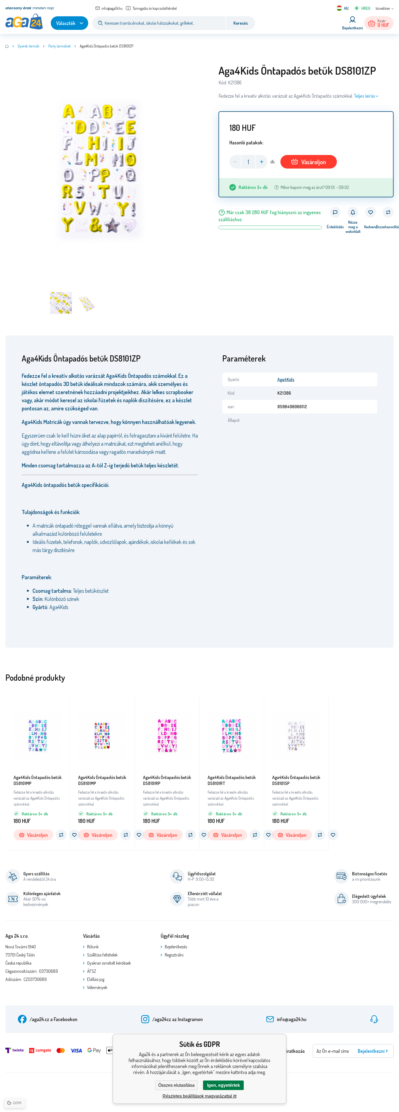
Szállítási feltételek (102, 955)
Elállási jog (95, 979)
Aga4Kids (285, 379)
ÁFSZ (91, 971)
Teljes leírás (364, 96)
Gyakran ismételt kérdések (109, 963)
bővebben (383, 8)
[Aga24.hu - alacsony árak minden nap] (7, 46)
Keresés (240, 23)
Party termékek (59, 46)
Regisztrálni (174, 955)
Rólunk (93, 946)
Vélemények (97, 987)
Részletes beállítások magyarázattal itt (199, 1096)
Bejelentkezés (176, 946)
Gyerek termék (28, 46)
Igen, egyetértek (223, 1085)
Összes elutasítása (176, 1085)
